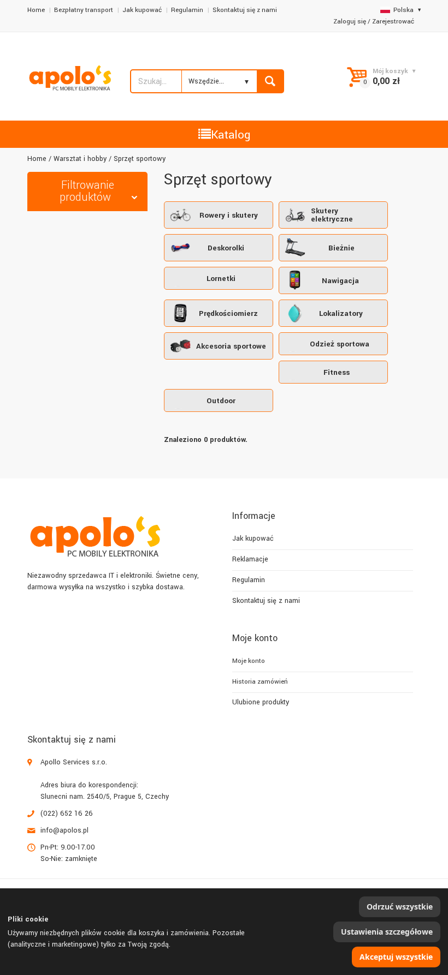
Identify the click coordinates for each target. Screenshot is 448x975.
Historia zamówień (259, 681)
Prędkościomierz (228, 313)
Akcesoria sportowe (231, 346)
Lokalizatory (341, 313)
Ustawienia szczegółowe (387, 931)
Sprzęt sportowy (140, 159)
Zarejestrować (393, 21)
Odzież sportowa (339, 344)
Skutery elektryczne (332, 215)
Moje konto (248, 661)
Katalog (230, 135)
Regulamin (187, 10)
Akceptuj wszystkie (396, 957)
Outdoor (221, 401)
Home (36, 10)
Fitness (336, 372)
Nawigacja (340, 281)
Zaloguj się (349, 21)
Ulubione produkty (260, 702)
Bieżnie (341, 248)
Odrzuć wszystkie (400, 906)
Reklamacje (250, 559)
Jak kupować (142, 10)
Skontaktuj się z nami (245, 10)
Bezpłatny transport (83, 10)
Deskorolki (226, 248)
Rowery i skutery (228, 215)
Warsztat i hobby (80, 159)
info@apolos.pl (64, 830)
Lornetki (221, 278)
